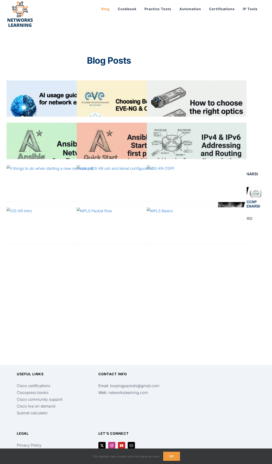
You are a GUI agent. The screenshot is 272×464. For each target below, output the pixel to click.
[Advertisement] (239, 295)
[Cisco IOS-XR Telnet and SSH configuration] (126, 193)
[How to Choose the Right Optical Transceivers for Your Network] (196, 108)
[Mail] (131, 445)
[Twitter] (102, 445)
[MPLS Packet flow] (126, 236)
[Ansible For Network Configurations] (56, 151)
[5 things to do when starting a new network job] (56, 193)
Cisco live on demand (36, 406)
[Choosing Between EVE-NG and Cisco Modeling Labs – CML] (126, 108)
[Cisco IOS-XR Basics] (56, 236)
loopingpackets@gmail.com (134, 386)
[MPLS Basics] (196, 236)
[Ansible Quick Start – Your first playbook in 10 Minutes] (126, 151)
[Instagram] (111, 445)
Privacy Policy (29, 445)
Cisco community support (39, 399)
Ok (171, 456)
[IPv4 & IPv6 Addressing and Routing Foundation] (196, 151)
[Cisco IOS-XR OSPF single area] (196, 193)
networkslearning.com (128, 392)
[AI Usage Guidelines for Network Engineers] (56, 108)
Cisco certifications (33, 386)
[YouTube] (121, 445)
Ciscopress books (32, 392)
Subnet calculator (32, 413)
